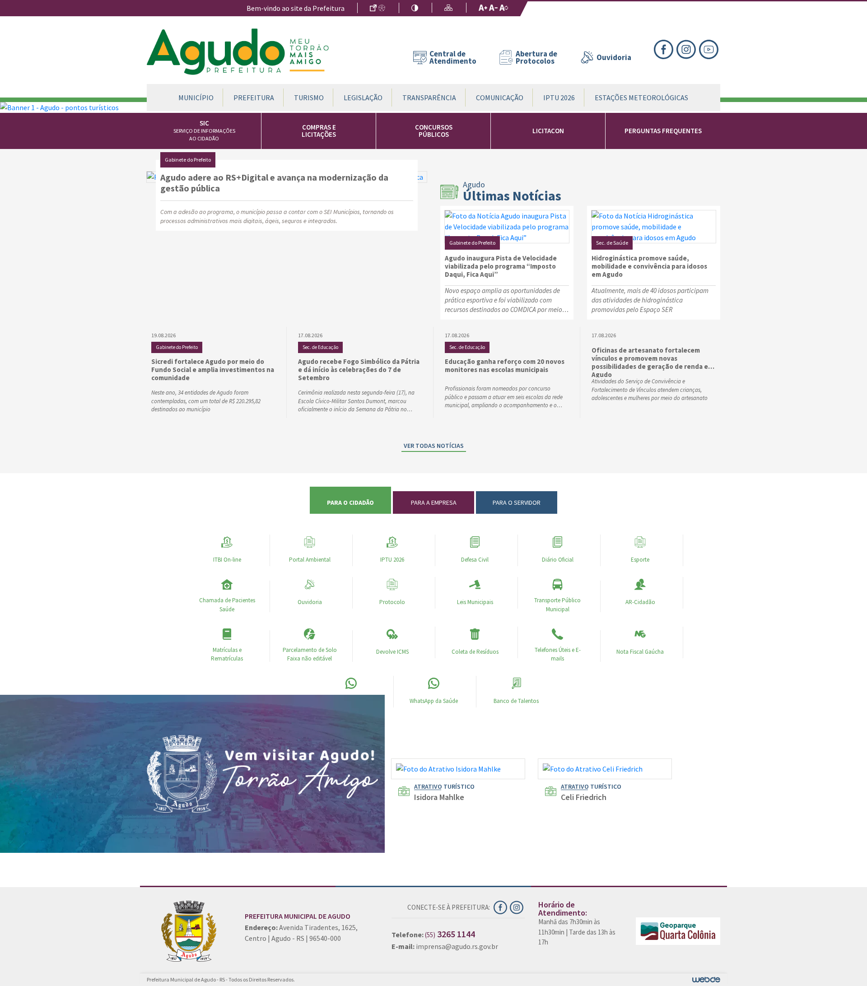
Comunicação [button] (499, 97)
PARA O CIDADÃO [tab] (350, 502)
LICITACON (548, 130)
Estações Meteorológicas (641, 97)
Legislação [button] (363, 97)
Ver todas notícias (434, 446)
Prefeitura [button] (253, 97)
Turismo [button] (309, 97)
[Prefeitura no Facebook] (665, 48)
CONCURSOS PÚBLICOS (433, 131)
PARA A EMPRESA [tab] (434, 502)
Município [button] (196, 97)
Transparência (429, 97)
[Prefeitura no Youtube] (709, 48)
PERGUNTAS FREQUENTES (663, 130)
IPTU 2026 (559, 97)
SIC (204, 130)
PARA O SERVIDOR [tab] (517, 502)
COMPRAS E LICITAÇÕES (319, 131)
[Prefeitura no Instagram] (687, 48)
